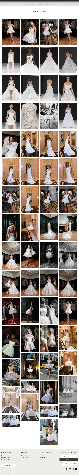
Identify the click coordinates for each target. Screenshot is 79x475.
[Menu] (77, 1)
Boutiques (42, 455)
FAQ (41, 459)
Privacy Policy (24, 455)
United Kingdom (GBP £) (8, 465)
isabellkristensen (41, 472)
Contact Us (43, 457)
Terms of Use (24, 457)
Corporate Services (5, 457)
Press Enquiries (5, 459)
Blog (2, 455)
